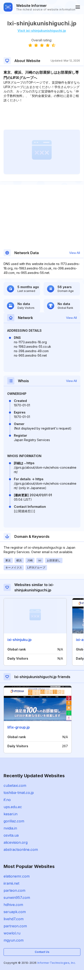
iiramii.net (11, 883)
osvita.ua (11, 835)
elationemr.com (17, 876)
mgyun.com (14, 940)
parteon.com (14, 890)
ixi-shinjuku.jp (19, 639)
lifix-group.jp (18, 727)
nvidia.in (10, 828)
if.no (7, 799)
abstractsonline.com (21, 849)
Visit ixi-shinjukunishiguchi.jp (41, 30)
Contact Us (42, 952)
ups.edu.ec (13, 807)
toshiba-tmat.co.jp (19, 792)
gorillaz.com (14, 821)
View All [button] (74, 253)
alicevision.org (16, 842)
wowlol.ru (12, 933)
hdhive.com (13, 904)
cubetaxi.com (15, 785)
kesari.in (10, 814)
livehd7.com (14, 919)
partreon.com (15, 926)
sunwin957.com (17, 897)
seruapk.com (15, 912)
